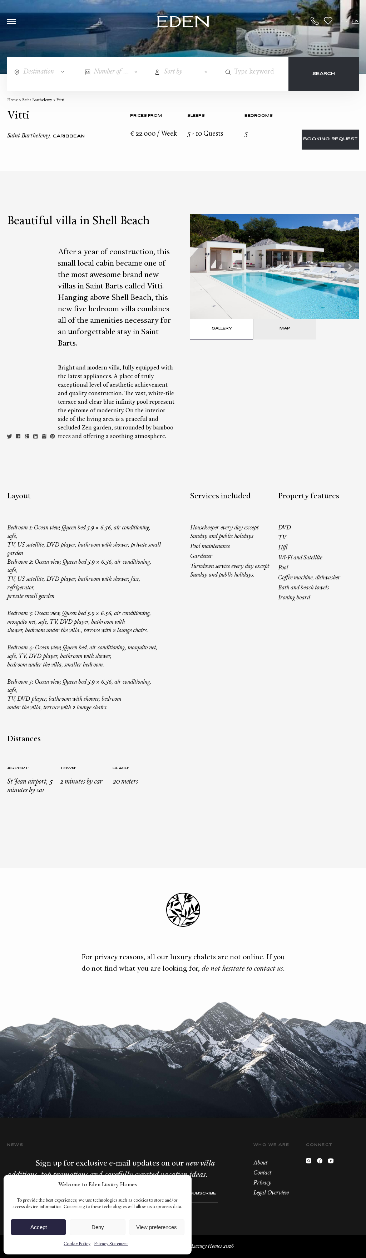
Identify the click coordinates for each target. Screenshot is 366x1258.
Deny (98, 1227)
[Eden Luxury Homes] (183, 22)
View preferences (156, 1227)
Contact (262, 1173)
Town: (68, 768)
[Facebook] (321, 1162)
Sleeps (196, 116)
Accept (38, 1227)
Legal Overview (271, 1193)
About (260, 1163)
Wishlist (328, 20)
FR (344, 21)
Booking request (330, 139)
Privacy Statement (111, 1244)
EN (355, 21)
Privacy (262, 1183)
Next (349, 266)
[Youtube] (332, 1162)
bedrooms (258, 116)
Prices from (146, 116)
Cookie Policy (77, 1244)
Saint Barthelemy (37, 100)
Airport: (18, 768)
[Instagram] (310, 1162)
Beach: (121, 768)
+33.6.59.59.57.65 (315, 20)
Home (12, 100)
